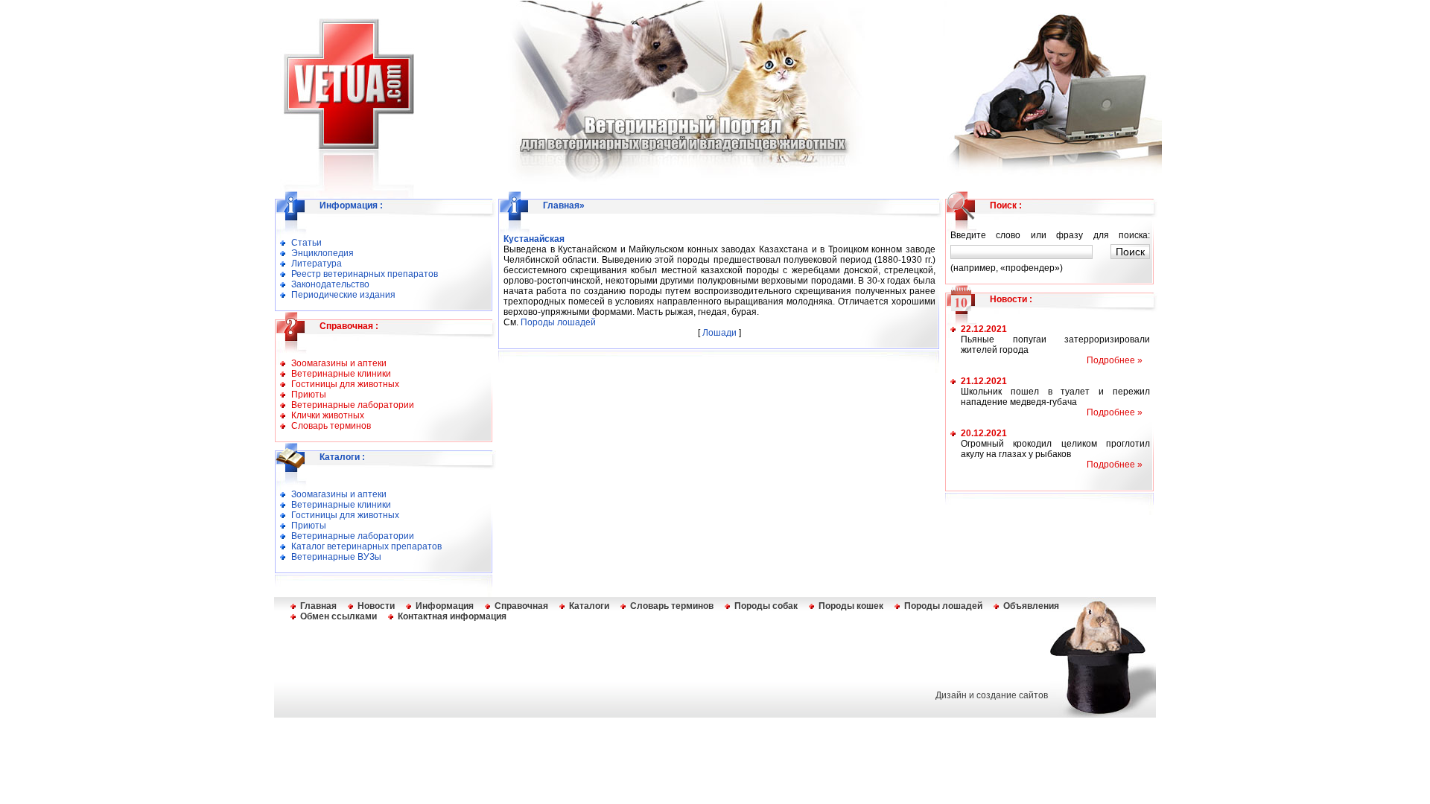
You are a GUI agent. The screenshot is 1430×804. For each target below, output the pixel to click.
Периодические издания (343, 295)
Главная (561, 205)
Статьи (306, 242)
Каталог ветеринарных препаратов (366, 546)
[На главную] (340, 143)
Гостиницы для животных (345, 384)
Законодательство (330, 284)
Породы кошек (851, 606)
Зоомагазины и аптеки (339, 363)
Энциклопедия (322, 253)
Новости (1008, 299)
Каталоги (340, 457)
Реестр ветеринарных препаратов (364, 274)
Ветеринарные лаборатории (352, 405)
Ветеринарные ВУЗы (336, 557)
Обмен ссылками (338, 616)
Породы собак (766, 606)
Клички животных (327, 415)
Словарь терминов (331, 426)
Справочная (346, 326)
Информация (349, 205)
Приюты (308, 394)
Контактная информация (452, 616)
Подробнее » (1115, 360)
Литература (316, 263)
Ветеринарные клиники (341, 373)
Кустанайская (534, 239)
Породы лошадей (558, 322)
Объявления (1031, 606)
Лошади (719, 333)
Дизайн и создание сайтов (991, 695)
